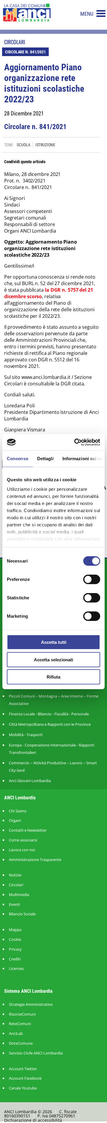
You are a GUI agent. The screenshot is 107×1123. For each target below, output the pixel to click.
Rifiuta (53, 676)
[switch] (91, 579)
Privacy (15, 949)
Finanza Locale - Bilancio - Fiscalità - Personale (49, 714)
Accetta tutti (53, 642)
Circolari (16, 885)
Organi (15, 820)
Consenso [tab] (17, 458)
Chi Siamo (17, 811)
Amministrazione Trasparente (35, 860)
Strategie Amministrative (31, 1004)
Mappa (15, 930)
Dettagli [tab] (45, 458)
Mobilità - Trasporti (26, 734)
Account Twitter (23, 1069)
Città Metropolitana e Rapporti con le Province (50, 724)
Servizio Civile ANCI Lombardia (36, 1053)
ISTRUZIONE (45, 144)
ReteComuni (20, 1024)
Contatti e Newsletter (28, 830)
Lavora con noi (22, 850)
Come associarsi (23, 840)
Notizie (15, 875)
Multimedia (19, 895)
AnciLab (16, 1033)
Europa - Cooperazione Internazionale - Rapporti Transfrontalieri (51, 748)
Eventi (14, 904)
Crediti (15, 959)
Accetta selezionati (53, 659)
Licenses (16, 968)
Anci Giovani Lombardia (30, 780)
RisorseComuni (22, 1014)
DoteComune (21, 1043)
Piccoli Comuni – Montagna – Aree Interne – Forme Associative (53, 699)
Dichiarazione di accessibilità (33, 1120)
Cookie (15, 939)
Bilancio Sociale (22, 914)
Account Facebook (25, 1078)
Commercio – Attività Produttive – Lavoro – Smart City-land (53, 766)
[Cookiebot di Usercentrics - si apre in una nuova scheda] (75, 442)
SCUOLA (23, 144)
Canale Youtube (23, 1088)
